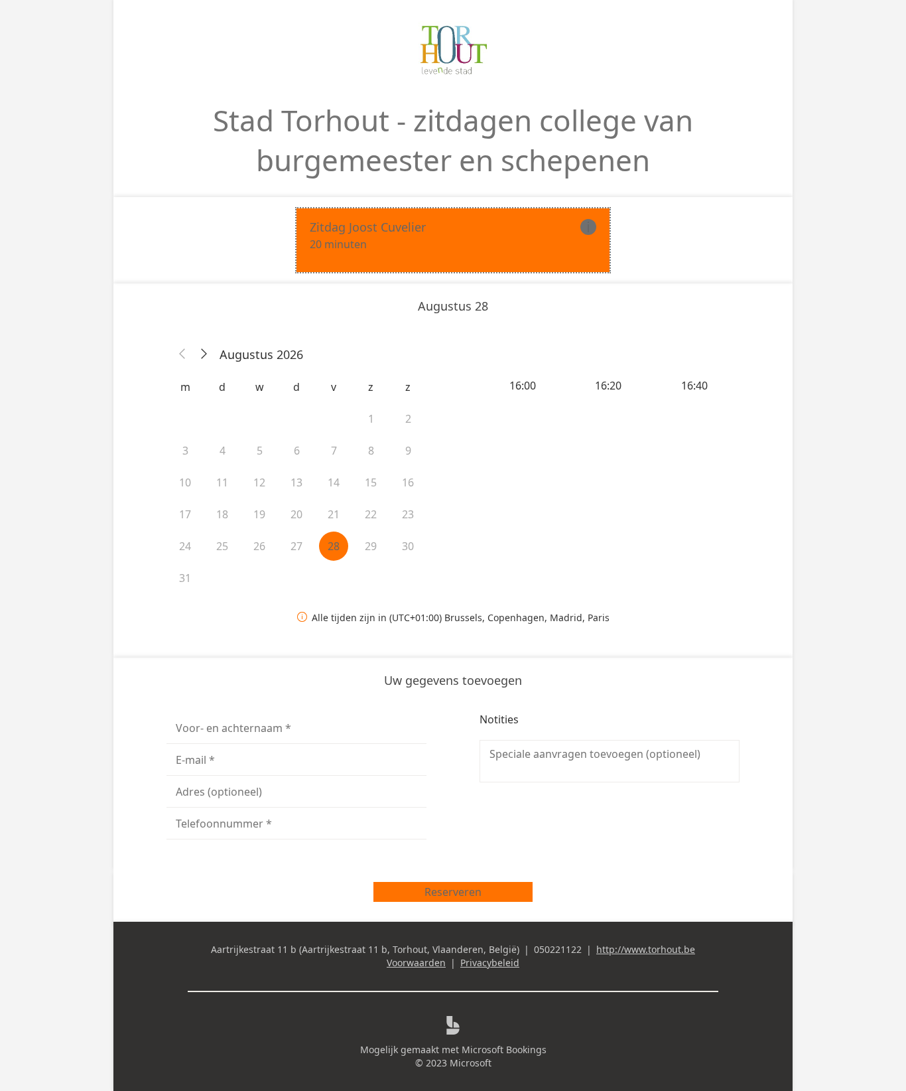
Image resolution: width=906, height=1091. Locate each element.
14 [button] (334, 482)
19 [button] (259, 514)
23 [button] (408, 514)
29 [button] (371, 546)
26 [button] (259, 546)
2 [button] (408, 418)
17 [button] (185, 514)
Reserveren (453, 892)
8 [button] (371, 450)
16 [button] (408, 482)
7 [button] (334, 450)
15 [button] (371, 482)
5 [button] (260, 450)
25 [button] (222, 546)
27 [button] (296, 546)
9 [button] (408, 450)
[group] (610, 385)
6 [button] (297, 450)
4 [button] (223, 450)
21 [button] (334, 514)
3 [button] (185, 450)
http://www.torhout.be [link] (645, 949)
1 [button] (371, 418)
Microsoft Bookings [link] (504, 1049)
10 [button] (185, 482)
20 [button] (296, 514)
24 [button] (185, 546)
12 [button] (259, 482)
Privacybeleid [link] (489, 962)
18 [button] (222, 514)
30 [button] (408, 546)
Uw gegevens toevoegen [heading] (453, 680)
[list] (453, 240)
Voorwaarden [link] (416, 962)
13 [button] (296, 482)
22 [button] (371, 514)
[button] (182, 354)
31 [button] (185, 578)
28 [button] (334, 546)
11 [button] (222, 482)
